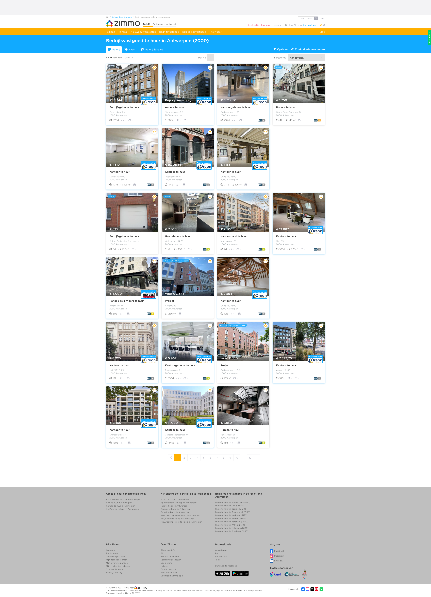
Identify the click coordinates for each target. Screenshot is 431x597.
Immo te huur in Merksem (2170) (231, 515)
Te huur (123, 31)
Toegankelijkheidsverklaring (118, 593)
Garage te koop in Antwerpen (175, 509)
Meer (276, 25)
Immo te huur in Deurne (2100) (230, 509)
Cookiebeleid (134, 590)
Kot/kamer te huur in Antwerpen (122, 509)
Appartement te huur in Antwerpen (123, 499)
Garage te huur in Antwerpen (120, 506)
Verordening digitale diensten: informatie (223, 590)
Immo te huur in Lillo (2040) (229, 505)
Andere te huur (174, 107)
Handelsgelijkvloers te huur (126, 300)
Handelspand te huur (234, 236)
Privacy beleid (148, 590)
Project (169, 300)
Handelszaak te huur (178, 236)
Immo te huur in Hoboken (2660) (231, 528)
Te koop (110, 31)
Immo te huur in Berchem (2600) (231, 521)
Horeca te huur (285, 107)
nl (322, 18)
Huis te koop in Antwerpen (174, 506)
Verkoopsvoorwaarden (193, 590)
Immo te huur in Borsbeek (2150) (231, 531)
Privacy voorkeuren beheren (169, 590)
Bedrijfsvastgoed (169, 31)
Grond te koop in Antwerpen (175, 512)
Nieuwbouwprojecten (143, 31)
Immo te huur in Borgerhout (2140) (232, 512)
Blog (322, 31)
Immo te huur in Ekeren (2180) (230, 518)
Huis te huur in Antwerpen (119, 502)
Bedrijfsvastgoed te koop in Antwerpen (180, 515)
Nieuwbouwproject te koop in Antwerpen (181, 522)
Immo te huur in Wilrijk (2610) (230, 525)
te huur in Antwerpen (122, 17)
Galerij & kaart (154, 49)
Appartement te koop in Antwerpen (178, 502)
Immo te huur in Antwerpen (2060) (232, 502)
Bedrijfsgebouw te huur (124, 107)
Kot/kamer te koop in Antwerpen (177, 518)
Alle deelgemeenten (253, 590)
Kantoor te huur (119, 171)
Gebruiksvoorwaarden (116, 590)
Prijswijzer (215, 31)
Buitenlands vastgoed (164, 24)
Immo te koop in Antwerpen (175, 499)
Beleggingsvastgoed (194, 31)
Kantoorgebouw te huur (236, 107)
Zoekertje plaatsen (259, 25)
